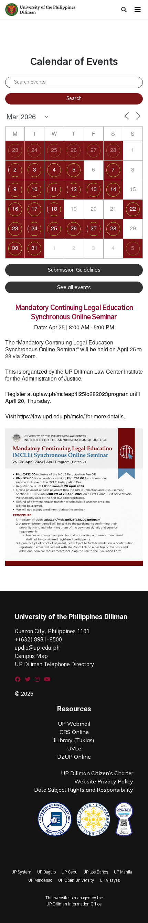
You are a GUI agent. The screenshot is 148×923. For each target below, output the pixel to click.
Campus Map (31, 656)
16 (15, 208)
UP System (21, 872)
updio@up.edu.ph (37, 648)
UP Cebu (69, 872)
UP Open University (76, 880)
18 (54, 208)
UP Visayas (110, 880)
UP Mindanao (40, 880)
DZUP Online (74, 756)
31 (34, 248)
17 (34, 208)
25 (54, 150)
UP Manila (123, 872)
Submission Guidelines (74, 269)
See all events (74, 287)
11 (54, 189)
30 (15, 248)
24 (34, 150)
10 (34, 189)
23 (15, 150)
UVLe (74, 748)
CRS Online (74, 731)
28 (113, 150)
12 (74, 189)
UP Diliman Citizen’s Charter (97, 773)
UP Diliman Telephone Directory (54, 664)
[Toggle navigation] (137, 9)
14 (113, 189)
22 (133, 208)
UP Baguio (46, 872)
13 (94, 189)
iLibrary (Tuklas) (74, 740)
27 (94, 150)
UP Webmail (74, 723)
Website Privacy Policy (103, 781)
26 (74, 150)
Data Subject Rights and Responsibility (83, 789)
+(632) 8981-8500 (38, 639)
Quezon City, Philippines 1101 (52, 631)
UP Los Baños (95, 872)
